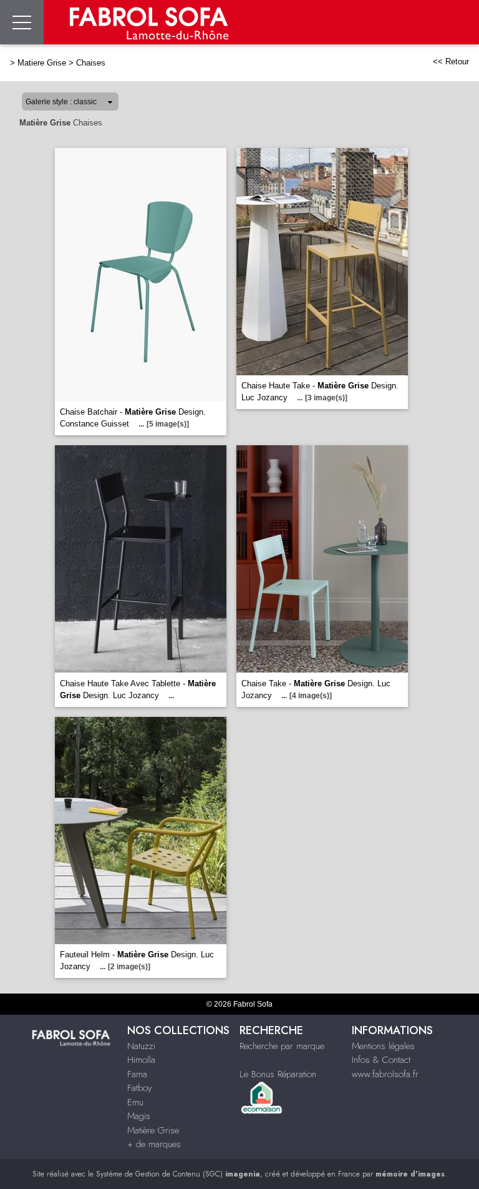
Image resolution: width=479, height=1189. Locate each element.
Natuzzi (141, 1046)
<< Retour (451, 61)
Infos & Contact (381, 1060)
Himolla (141, 1060)
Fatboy (139, 1088)
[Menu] (22, 22)
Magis (138, 1116)
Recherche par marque (282, 1046)
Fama (137, 1074)
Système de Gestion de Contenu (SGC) (178, 1174)
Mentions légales (383, 1046)
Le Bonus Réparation (278, 1074)
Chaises (90, 62)
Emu (135, 1102)
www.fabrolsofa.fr (385, 1074)
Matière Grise (153, 1130)
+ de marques (154, 1144)
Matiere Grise (41, 62)
